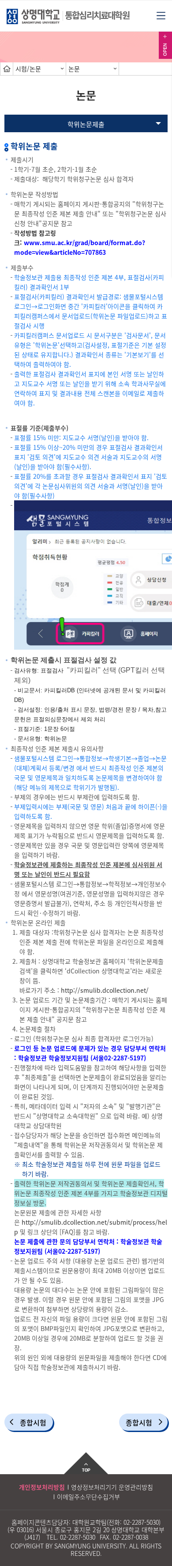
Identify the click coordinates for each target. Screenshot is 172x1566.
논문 (74, 68)
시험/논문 (28, 68)
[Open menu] (161, 15)
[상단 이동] (86, 1463)
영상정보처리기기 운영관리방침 (112, 1487)
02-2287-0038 (130, 1537)
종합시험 (33, 1422)
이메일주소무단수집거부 (88, 1496)
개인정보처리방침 (42, 1487)
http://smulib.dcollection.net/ (105, 990)
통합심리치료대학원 (97, 15)
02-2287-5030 (141, 1522)
